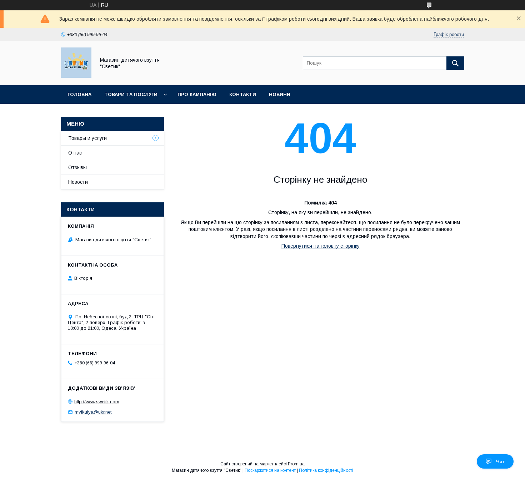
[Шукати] (455, 63)
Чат (500, 461)
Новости (78, 182)
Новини (279, 94)
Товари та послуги (131, 94)
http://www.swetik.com (96, 401)
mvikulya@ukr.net (93, 412)
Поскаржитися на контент (270, 470)
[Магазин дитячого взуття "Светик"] (76, 76)
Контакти (242, 94)
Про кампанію (197, 94)
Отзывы (77, 167)
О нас (75, 153)
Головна (79, 94)
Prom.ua (296, 463)
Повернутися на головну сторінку (320, 246)
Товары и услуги (87, 138)
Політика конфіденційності (326, 470)
